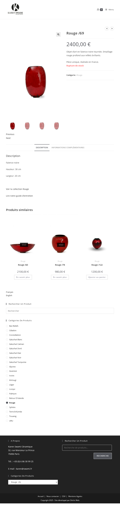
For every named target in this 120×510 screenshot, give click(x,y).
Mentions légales (75, 496)
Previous (10, 134)
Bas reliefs (13, 326)
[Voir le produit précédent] (107, 29)
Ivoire (11, 375)
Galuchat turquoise (17, 362)
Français (9, 292)
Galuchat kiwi (15, 353)
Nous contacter (53, 496)
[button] (58, 34)
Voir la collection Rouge (17, 189)
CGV (63, 496)
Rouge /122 (97, 264)
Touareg (12, 416)
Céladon (12, 330)
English (9, 295)
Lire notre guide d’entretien (19, 195)
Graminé (13, 371)
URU (11, 420)
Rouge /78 (60, 264)
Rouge (79, 75)
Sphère (12, 407)
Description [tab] (42, 147)
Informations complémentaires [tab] (68, 147)
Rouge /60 (23, 264)
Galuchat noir (15, 357)
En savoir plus (23, 277)
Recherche (103, 456)
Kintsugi (12, 380)
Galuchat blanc (15, 339)
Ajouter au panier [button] (97, 277)
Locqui (12, 389)
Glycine (12, 366)
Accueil (41, 496)
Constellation (15, 335)
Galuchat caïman (16, 344)
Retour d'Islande (16, 398)
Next (8, 138)
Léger (11, 384)
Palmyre (12, 393)
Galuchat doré (15, 348)
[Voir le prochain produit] (112, 29)
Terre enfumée (15, 411)
